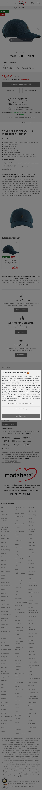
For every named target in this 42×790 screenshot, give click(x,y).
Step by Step (32, 633)
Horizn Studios (20, 573)
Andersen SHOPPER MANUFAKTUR (6, 529)
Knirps (17, 616)
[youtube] (21, 494)
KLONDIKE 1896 (20, 613)
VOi (29, 716)
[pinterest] (29, 494)
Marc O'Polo (19, 690)
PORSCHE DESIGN (31, 530)
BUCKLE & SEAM (6, 586)
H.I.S (16, 569)
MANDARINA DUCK (19, 674)
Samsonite (32, 571)
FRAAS (3, 713)
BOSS (3, 568)
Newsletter (5, 420)
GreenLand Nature (18, 536)
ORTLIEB (18, 715)
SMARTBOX (32, 616)
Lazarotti (18, 638)
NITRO (17, 708)
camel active (5, 607)
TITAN (30, 675)
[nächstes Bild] (38, 30)
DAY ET (3, 642)
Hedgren (18, 555)
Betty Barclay (5, 550)
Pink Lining (32, 514)
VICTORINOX (32, 713)
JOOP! (17, 591)
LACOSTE (18, 624)
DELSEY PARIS (6, 649)
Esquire (3, 698)
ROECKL (31, 553)
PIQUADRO (32, 525)
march (17, 686)
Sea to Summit (33, 603)
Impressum (30, 403)
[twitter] (17, 494)
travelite (31, 686)
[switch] (4, 787)
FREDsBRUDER (6, 716)
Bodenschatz (5, 557)
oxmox (17, 722)
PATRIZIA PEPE (20, 733)
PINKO (30, 518)
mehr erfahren (27, 433)
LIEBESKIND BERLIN (19, 648)
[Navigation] (2, 3)
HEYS (17, 566)
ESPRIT (3, 695)
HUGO (17, 576)
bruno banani (5, 582)
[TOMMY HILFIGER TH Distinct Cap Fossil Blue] (17, 53)
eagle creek (5, 677)
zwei (30, 731)
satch (30, 578)
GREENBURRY (19, 531)
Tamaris (31, 651)
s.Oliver (30, 624)
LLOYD (17, 657)
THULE (30, 671)
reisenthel (31, 546)
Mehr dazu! (21, 332)
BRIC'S (3, 578)
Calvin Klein (5, 604)
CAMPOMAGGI (6, 615)
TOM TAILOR (32, 682)
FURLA (3, 724)
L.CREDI (17, 620)
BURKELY (4, 597)
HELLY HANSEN (20, 558)
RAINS (30, 538)
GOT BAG (18, 527)
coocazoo (4, 635)
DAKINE (4, 638)
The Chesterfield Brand (33, 666)
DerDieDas (5, 653)
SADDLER (31, 564)
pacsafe (17, 726)
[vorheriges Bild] (4, 30)
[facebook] (12, 494)
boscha (3, 564)
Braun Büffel (5, 571)
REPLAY (31, 549)
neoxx (17, 704)
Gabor (3, 727)
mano (17, 679)
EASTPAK (4, 680)
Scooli (30, 589)
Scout (30, 596)
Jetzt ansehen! (21, 310)
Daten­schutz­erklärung (16, 403)
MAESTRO (18, 660)
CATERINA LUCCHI (4, 619)
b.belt (3, 535)
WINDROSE (32, 727)
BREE (3, 575)
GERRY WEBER (20, 513)
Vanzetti (31, 706)
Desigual (4, 657)
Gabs (3, 731)
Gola (16, 520)
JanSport (18, 587)
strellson (31, 640)
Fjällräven (4, 706)
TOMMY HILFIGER (9, 62)
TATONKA (31, 654)
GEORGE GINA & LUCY (20, 508)
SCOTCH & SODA (34, 593)
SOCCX (30, 620)
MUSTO (17, 700)
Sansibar (31, 574)
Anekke (3, 524)
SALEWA (31, 567)
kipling (17, 609)
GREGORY (18, 540)
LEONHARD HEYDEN (19, 643)
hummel (18, 584)
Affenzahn (4, 514)
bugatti (3, 593)
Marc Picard (19, 682)
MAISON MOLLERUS (19, 665)
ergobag (4, 691)
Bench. (3, 542)
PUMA (30, 535)
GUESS (17, 544)
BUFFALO (4, 589)
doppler (4, 667)
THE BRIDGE (32, 662)
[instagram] (25, 494)
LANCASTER (19, 631)
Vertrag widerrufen (9, 424)
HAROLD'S (18, 547)
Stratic (30, 636)
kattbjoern (18, 605)
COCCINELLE (5, 631)
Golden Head (19, 524)
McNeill (17, 693)
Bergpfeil (4, 546)
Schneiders (32, 582)
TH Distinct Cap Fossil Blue (10, 262)
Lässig (17, 634)
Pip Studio (31, 522)
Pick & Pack (32, 511)
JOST (16, 595)
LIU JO (17, 653)
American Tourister (4, 519)
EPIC (2, 687)
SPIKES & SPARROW (31, 628)
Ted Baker (31, 658)
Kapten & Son (19, 598)
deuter (3, 660)
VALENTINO (32, 702)
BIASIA (3, 553)
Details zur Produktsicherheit (32, 123)
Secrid (30, 607)
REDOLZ (31, 542)
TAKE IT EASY (32, 647)
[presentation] (8, 3)
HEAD (17, 551)
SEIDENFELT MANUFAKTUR (33, 612)
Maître (17, 669)
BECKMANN (5, 539)
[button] (31, 90)
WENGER (31, 724)
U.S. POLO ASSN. (33, 693)
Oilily (16, 711)
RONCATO (31, 556)
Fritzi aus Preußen (7, 720)
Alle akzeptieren (21, 416)
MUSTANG (18, 697)
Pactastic (18, 729)
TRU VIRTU (31, 689)
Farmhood (4, 702)
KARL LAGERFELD (21, 602)
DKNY (3, 664)
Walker (30, 720)
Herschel (18, 562)
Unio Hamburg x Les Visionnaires (34, 697)
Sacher (30, 560)
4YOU (3, 507)
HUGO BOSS (19, 580)
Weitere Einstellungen (21, 409)
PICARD (31, 507)
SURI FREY (31, 644)
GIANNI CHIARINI (20, 517)
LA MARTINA (19, 627)
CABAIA (3, 600)
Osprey (17, 718)
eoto (2, 684)
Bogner (3, 560)
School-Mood (32, 585)
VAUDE (30, 709)
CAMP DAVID (5, 611)
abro (2, 511)
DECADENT (5, 646)
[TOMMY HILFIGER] (22, 56)
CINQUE (4, 628)
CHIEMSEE (5, 624)
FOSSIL (3, 709)
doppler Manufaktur (5, 672)
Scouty (30, 600)
